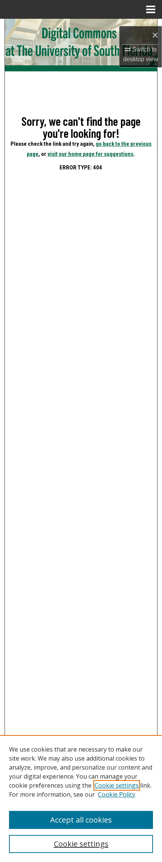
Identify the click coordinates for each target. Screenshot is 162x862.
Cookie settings (117, 785)
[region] (81, 798)
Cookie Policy (116, 794)
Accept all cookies (81, 820)
